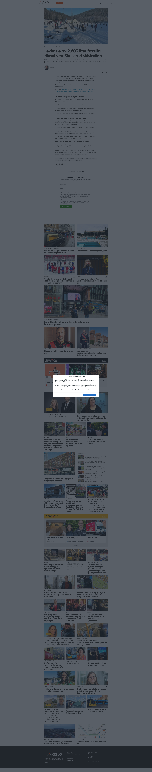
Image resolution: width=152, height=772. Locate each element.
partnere (76, 381)
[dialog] (76, 386)
